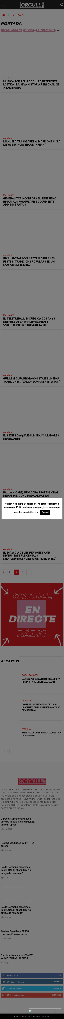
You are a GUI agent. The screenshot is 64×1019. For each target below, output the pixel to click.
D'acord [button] (45, 512)
